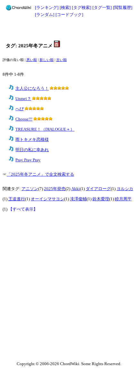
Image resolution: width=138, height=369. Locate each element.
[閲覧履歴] (122, 7)
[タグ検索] (81, 7)
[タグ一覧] (102, 7)
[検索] (65, 7)
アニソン (30, 189)
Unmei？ (23, 98)
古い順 (61, 60)
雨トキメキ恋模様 (32, 139)
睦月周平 (123, 199)
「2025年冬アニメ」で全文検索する (40, 174)
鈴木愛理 (100, 199)
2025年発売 (54, 189)
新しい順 (46, 60)
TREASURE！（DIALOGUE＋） (44, 129)
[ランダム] (44, 14)
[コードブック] (69, 14)
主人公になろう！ (32, 88)
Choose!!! (23, 119)
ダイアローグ (98, 189)
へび (19, 109)
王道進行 (16, 199)
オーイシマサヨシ (47, 199)
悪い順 (31, 60)
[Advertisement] (69, 29)
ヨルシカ (124, 189)
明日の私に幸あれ (32, 150)
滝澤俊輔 (78, 199)
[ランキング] (46, 7)
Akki (75, 189)
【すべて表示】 (23, 209)
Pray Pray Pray (27, 160)
